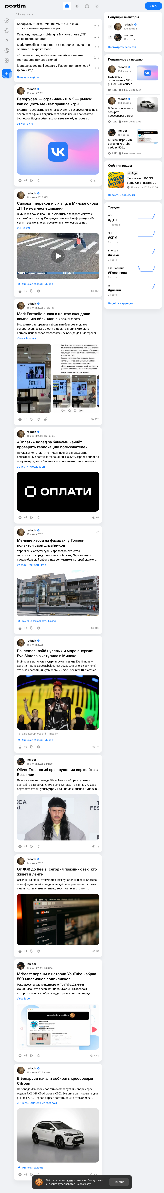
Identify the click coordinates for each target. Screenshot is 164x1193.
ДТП (31, 228)
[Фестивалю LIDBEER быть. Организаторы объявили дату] (116, 180)
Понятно (119, 1181)
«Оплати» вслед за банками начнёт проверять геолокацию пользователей (50, 58)
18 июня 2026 (35, 93)
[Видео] (77, 6)
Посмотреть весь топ (122, 47)
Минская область (32, 283)
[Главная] (67, 6)
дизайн (23, 565)
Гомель (52, 620)
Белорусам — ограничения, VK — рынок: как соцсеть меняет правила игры (48, 26)
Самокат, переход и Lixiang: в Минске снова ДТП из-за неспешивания (51, 37)
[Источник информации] (46, 419)
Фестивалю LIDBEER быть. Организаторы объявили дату (141, 181)
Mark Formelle (27, 338)
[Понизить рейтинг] (31, 181)
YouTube (24, 998)
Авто (47, 1072)
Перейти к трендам (120, 303)
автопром (50, 1103)
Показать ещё (26, 77)
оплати (23, 466)
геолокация (38, 466)
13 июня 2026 (35, 968)
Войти (153, 5)
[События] (87, 6)
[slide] (34, 378)
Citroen (36, 1103)
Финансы (50, 436)
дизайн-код (38, 565)
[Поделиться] (38, 181)
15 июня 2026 (35, 308)
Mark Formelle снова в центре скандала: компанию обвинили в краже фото (53, 47)
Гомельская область (34, 620)
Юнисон (24, 1103)
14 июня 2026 (35, 863)
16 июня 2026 (35, 197)
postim (15, 6)
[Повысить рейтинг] (20, 181)
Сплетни (49, 308)
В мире (48, 764)
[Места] (97, 6)
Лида (134, 173)
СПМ (22, 228)
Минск (49, 283)
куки (70, 1180)
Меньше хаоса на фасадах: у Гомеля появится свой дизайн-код (53, 68)
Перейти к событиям (121, 194)
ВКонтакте (26, 123)
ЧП (46, 197)
